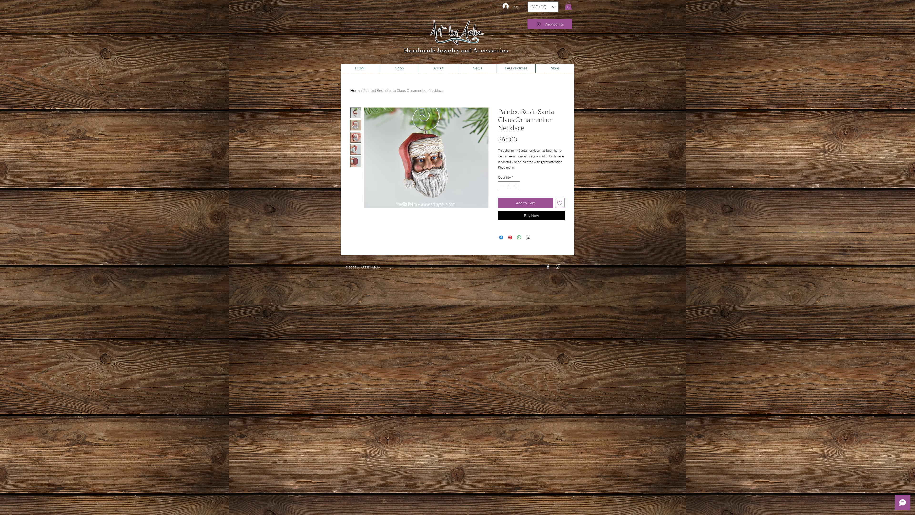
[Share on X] (528, 237)
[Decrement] (502, 186)
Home (355, 90)
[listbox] (543, 6)
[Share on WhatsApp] (519, 237)
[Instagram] (557, 266)
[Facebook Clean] (548, 266)
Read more (506, 167)
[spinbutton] (509, 186)
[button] (543, 6)
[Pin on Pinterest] (510, 237)
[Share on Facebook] (501, 237)
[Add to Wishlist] (560, 203)
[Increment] (516, 186)
